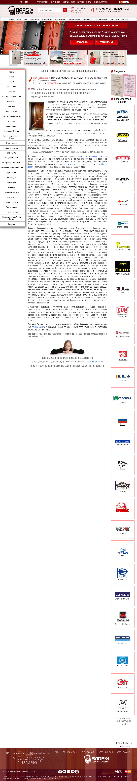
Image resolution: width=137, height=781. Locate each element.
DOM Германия (123, 316)
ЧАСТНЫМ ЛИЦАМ (42, 2)
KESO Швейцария (122, 120)
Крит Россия (122, 687)
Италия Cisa (122, 204)
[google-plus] (68, 772)
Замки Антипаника (12, 148)
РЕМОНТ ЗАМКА (114, 19)
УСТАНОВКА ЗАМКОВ (74, 19)
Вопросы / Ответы (12, 202)
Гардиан (123, 402)
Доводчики (11, 183)
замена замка (38, 327)
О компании (29, 63)
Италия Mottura (122, 227)
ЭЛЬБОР (123, 492)
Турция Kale (123, 359)
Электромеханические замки (11, 168)
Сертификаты (108, 63)
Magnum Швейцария (122, 624)
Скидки (76, 63)
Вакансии (11, 224)
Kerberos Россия (122, 445)
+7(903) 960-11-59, (106, 752)
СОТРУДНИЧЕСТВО (69, 2)
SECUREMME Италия (123, 336)
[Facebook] (60, 772)
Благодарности (39, 63)
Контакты (11, 106)
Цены (11, 77)
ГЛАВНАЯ (11, 19)
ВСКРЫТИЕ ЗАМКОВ (101, 19)
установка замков (96, 156)
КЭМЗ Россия (122, 579)
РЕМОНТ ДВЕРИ (34, 19)
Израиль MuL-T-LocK (122, 249)
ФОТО (25, 19)
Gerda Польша (123, 643)
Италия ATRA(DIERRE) (122, 274)
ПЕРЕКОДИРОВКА (60, 19)
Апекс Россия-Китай (122, 599)
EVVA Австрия (122, 140)
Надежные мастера (11, 192)
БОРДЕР (123, 533)
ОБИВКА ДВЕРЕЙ (87, 19)
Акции (68, 63)
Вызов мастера (119, 63)
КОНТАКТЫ (125, 19)
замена (79, 156)
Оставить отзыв (12, 212)
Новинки (11, 187)
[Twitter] (64, 772)
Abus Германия (122, 161)
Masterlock (122, 380)
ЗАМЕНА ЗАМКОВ (47, 19)
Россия (122, 424)
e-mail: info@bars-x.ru (82, 8)
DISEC (123, 292)
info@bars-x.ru (124, 746)
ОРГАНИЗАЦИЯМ (56, 2)
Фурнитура (11, 178)
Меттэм (122, 468)
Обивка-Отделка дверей (11, 116)
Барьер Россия (122, 665)
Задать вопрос (11, 207)
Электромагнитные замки (11, 163)
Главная (12, 72)
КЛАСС (122, 513)
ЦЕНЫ (19, 19)
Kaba (122, 183)
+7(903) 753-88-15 (124, 752)
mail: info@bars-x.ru (95, 361)
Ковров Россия (122, 711)
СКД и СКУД (11, 153)
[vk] (73, 772)
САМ (122, 555)
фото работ (11, 87)
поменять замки (64, 164)
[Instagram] (77, 772)
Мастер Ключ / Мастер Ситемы (11, 137)
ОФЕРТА (88, 2)
